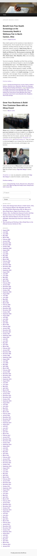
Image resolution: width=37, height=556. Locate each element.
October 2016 (6, 442)
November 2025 (7, 245)
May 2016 (5, 452)
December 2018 (7, 395)
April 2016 (5, 453)
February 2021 (6, 348)
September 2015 (7, 466)
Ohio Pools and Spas (8, 95)
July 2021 (5, 339)
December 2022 (7, 308)
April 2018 (5, 410)
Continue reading (8, 81)
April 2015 (5, 475)
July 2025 (5, 252)
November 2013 (7, 506)
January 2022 (6, 328)
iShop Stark (18, 86)
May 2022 (5, 321)
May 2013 (5, 517)
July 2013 (5, 513)
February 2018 (6, 413)
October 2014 (6, 486)
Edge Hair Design (21, 169)
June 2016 (5, 450)
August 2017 (6, 424)
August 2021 (6, 337)
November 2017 (7, 419)
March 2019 (6, 390)
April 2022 (5, 323)
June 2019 (5, 384)
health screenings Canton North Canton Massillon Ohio (17, 93)
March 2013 (6, 521)
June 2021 (5, 341)
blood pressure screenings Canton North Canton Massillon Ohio (18, 88)
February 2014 (6, 501)
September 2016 (7, 444)
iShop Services (11, 86)
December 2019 (7, 373)
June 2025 (5, 254)
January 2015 (6, 481)
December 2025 (7, 243)
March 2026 (6, 237)
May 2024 (5, 277)
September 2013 (7, 510)
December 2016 (7, 439)
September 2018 (7, 401)
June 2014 (5, 493)
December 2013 (7, 504)
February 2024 (6, 283)
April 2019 (5, 388)
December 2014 (7, 482)
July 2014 (5, 491)
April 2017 (5, 432)
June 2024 (5, 275)
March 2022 (6, 324)
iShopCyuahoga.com (20, 139)
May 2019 (5, 386)
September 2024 (7, 270)
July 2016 (5, 448)
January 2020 (6, 372)
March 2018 (6, 412)
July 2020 (5, 361)
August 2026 (6, 230)
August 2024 (6, 272)
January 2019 (6, 393)
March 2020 (6, 368)
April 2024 (5, 279)
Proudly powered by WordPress (18, 553)
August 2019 (6, 381)
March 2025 (6, 259)
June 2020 (5, 363)
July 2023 (5, 295)
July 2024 (5, 274)
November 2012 (7, 528)
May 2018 (5, 408)
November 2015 (7, 462)
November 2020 (7, 353)
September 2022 (7, 314)
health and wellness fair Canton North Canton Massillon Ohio (17, 91)
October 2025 (6, 246)
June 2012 (5, 537)
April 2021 (5, 344)
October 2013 (6, 508)
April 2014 (5, 497)
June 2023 (5, 297)
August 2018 (6, 403)
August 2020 (6, 359)
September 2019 (7, 379)
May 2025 (5, 255)
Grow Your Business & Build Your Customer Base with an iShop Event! (15, 105)
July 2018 (5, 404)
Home (4, 14)
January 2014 (6, 502)
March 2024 (6, 281)
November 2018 (7, 397)
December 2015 (7, 461)
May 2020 (5, 364)
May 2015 (5, 473)
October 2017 (6, 421)
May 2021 (5, 343)
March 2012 (6, 542)
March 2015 (6, 477)
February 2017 (6, 435)
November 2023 (7, 288)
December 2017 (7, 417)
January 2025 (6, 263)
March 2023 (6, 303)
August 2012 (6, 533)
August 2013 (6, 511)
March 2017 (6, 433)
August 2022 (6, 315)
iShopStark (29, 94)
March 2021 (6, 346)
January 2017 (6, 437)
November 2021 (7, 332)
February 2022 (6, 326)
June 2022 (5, 319)
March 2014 (6, 499)
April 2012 (5, 540)
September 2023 (7, 292)
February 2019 (6, 392)
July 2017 (5, 426)
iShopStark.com (27, 137)
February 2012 (6, 544)
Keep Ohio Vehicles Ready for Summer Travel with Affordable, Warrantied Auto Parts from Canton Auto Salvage (17, 218)
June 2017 (5, 428)
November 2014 (7, 484)
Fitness (27, 84)
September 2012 (7, 531)
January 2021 (6, 350)
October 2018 (6, 399)
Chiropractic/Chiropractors (14, 84)
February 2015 (6, 479)
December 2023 (7, 286)
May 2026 (5, 235)
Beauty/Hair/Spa (11, 184)
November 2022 (7, 310)
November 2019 (7, 375)
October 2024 (6, 268)
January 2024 (6, 284)
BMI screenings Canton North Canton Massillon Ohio (16, 90)
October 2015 (6, 464)
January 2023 (6, 306)
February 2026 (6, 239)
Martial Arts (25, 86)
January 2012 (6, 546)
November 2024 (7, 266)
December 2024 (7, 264)
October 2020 (6, 355)
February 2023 (6, 304)
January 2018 (6, 415)
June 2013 (5, 515)
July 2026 (5, 232)
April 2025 (5, 257)
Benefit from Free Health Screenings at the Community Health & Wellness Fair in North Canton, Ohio (13, 31)
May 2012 (5, 539)
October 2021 (6, 333)
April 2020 (5, 366)
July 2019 (5, 382)
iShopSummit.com (7, 139)
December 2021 (7, 330)
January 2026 (6, 241)
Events (23, 84)
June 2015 (5, 472)
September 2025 (7, 248)
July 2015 (5, 470)
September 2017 (7, 422)
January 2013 (6, 524)
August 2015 (6, 468)
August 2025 (6, 250)
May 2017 (5, 430)
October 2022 (6, 312)
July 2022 (5, 317)
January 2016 (6, 459)
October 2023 (6, 290)
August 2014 (6, 490)
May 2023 (5, 299)
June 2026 (5, 234)
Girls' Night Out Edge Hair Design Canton (17, 185)
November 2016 (7, 441)
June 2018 (5, 406)
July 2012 (5, 535)
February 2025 (6, 261)
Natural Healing (11, 87)
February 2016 (6, 457)
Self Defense (18, 87)
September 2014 (7, 488)
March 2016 (6, 455)
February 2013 (6, 522)
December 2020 (7, 352)
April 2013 (5, 519)
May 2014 (5, 495)
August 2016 (6, 446)
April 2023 (5, 301)
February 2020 (6, 370)
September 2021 (7, 335)
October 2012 (6, 530)
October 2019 (6, 377)
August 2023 (6, 294)
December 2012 (7, 526)
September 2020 (7, 357)
